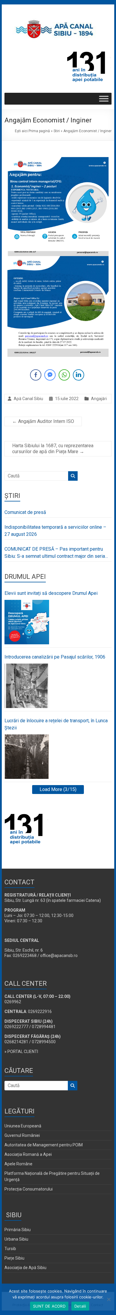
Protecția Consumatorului (28, 1189)
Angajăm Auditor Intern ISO (43, 421)
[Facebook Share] (35, 375)
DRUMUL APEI (25, 576)
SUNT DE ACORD (49, 1306)
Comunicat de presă (25, 512)
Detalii (80, 1306)
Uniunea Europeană (22, 1126)
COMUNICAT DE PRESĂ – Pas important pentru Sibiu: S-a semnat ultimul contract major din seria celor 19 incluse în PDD (54, 553)
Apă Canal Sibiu (28, 398)
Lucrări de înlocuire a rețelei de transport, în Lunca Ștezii (56, 724)
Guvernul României (22, 1135)
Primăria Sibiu (17, 1229)
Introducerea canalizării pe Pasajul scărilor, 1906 (54, 657)
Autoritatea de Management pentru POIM (43, 1145)
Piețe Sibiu (14, 1258)
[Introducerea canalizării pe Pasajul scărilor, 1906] (26, 686)
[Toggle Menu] (104, 98)
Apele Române (18, 1163)
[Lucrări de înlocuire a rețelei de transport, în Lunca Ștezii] (26, 756)
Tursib (10, 1248)
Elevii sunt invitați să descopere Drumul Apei (51, 593)
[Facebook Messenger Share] (50, 375)
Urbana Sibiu (16, 1239)
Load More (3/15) (58, 789)
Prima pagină (39, 131)
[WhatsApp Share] (64, 375)
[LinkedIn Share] (78, 375)
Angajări (99, 398)
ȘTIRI (12, 495)
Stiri (57, 131)
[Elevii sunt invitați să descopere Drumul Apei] (26, 622)
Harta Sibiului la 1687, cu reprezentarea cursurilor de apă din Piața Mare (52, 448)
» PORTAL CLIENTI (21, 1051)
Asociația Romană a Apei (28, 1154)
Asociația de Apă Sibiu (25, 1267)
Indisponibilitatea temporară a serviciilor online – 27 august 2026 (55, 530)
